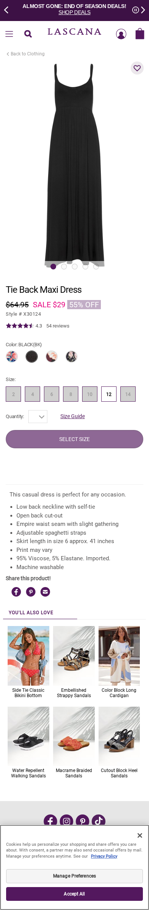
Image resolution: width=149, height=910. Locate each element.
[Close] (139, 835)
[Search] (28, 34)
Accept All (74, 894)
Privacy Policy (104, 856)
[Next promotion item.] (140, 9)
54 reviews (58, 326)
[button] (137, 68)
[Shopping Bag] (140, 34)
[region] (74, 867)
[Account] (121, 34)
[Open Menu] (9, 34)
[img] (20, 326)
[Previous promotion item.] (8, 9)
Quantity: (15, 416)
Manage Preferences (74, 876)
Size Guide (72, 416)
